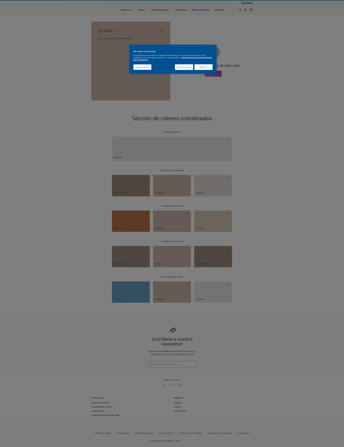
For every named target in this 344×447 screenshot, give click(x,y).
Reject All (203, 67)
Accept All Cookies (184, 67)
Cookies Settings (142, 67)
